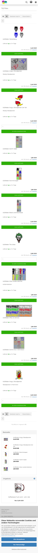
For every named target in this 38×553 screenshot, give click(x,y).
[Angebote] (34, 479)
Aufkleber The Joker (9, 244)
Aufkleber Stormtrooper (10, 180)
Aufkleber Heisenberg (10, 39)
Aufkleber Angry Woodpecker (12, 71)
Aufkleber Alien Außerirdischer (12, 281)
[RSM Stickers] (3, 2)
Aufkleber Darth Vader (10, 149)
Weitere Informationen (19, 549)
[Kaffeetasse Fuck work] (19, 488)
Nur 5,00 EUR (19, 500)
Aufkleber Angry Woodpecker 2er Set (15, 107)
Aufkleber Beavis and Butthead (13, 212)
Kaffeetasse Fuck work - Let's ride (19, 497)
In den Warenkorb (19, 131)
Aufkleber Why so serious (11, 318)
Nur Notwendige (19, 544)
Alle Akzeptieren (19, 539)
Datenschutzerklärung (8, 535)
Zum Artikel (19, 53)
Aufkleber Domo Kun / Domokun (13, 349)
